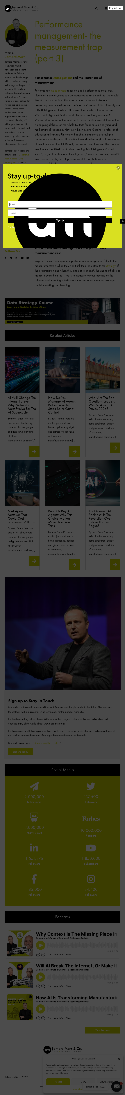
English (113, 8)
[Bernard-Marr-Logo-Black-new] (22, 6)
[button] (118, 168)
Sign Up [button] (60, 220)
